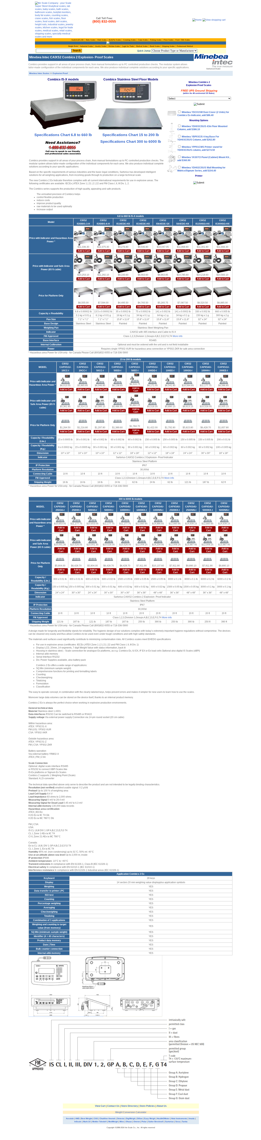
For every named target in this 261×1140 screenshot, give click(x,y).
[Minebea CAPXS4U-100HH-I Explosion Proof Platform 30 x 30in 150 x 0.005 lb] (206, 421)
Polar (144, 1122)
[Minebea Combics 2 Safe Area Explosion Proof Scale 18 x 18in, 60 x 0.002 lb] (134, 399)
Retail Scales (155, 46)
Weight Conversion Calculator (130, 1112)
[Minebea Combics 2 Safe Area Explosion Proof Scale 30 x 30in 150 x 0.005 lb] (206, 400)
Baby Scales (90, 40)
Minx (122, 1122)
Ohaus (129, 1122)
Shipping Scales (168, 46)
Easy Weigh (150, 1118)
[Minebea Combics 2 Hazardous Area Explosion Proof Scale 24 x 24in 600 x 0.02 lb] (92, 517)
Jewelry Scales (100, 46)
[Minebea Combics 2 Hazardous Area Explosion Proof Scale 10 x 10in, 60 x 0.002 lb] (100, 379)
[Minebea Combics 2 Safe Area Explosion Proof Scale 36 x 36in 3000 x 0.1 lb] (174, 538)
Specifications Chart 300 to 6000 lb (130, 142)
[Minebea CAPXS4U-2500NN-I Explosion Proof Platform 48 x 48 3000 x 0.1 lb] (191, 559)
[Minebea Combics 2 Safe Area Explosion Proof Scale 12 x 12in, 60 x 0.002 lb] (117, 400)
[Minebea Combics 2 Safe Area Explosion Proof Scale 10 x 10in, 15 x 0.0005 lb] (65, 400)
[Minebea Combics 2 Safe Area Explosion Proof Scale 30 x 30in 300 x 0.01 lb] (76, 538)
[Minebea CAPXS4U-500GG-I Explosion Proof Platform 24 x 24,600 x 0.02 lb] (92, 559)
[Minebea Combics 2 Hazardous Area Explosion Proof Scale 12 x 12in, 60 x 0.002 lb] (117, 379)
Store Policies (147, 1106)
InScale (77, 1122)
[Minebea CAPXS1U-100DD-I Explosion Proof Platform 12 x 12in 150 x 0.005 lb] (152, 421)
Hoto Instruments (179, 1118)
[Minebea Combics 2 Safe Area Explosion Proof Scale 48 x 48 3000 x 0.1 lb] (191, 538)
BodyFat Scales (115, 40)
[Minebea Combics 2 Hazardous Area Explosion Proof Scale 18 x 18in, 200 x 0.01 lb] (223, 379)
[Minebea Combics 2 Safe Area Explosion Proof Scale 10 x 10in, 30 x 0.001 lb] (83, 400)
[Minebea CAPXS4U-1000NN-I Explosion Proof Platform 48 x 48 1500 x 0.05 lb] (158, 559)
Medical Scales (142, 46)
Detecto (120, 1118)
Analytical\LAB (77, 40)
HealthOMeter (163, 1118)
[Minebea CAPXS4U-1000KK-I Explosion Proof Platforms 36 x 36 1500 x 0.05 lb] (141, 559)
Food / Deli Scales (182, 40)
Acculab (70, 1118)
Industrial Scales (86, 46)
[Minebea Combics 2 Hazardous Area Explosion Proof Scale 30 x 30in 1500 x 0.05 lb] (125, 517)
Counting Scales (129, 40)
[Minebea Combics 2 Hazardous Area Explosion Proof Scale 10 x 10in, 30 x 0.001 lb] (83, 379)
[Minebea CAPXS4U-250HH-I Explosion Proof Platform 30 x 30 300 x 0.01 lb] (76, 559)
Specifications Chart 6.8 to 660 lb (63, 135)
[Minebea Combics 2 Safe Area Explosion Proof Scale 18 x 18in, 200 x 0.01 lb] (223, 400)
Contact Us (113, 1106)
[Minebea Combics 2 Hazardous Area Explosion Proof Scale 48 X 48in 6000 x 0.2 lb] (224, 517)
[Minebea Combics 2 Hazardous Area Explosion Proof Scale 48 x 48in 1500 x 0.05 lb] (158, 517)
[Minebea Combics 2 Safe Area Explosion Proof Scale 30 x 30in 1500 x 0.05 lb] (125, 538)
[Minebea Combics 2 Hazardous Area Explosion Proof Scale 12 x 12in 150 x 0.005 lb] (152, 379)
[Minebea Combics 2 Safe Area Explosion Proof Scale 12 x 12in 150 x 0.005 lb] (152, 400)
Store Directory (129, 1106)
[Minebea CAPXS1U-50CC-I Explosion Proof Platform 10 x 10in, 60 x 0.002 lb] (100, 421)
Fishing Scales (155, 40)
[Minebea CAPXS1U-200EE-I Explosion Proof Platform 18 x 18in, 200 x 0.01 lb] (223, 421)
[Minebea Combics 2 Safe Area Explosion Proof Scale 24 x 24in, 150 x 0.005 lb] (188, 400)
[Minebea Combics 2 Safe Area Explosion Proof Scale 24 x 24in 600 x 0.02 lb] (92, 538)
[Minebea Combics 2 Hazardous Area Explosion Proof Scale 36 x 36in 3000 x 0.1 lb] (174, 517)
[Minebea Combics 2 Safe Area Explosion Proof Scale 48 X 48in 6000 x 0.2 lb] (224, 538)
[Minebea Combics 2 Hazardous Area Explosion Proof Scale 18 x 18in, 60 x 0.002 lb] (134, 378)
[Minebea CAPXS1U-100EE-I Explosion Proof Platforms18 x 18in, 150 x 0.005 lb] (170, 421)
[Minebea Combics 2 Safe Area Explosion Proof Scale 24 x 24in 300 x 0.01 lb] (60, 538)
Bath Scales (101, 40)
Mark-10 (87, 1122)
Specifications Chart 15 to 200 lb (130, 135)
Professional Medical (185, 46)
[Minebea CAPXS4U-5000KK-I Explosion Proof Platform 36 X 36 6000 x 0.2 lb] (207, 559)
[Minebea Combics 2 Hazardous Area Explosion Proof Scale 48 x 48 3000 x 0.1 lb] (191, 517)
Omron (137, 1122)
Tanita (184, 1122)
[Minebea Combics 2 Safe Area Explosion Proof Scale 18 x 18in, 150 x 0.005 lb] (170, 400)
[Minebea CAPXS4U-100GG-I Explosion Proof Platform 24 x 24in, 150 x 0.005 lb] (188, 421)
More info (177, 336)
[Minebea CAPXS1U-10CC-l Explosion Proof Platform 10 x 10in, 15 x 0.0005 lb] (65, 421)
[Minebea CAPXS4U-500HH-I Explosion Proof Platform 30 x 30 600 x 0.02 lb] (108, 559)
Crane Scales (143, 40)
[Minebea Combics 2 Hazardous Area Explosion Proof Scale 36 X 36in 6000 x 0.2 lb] (207, 517)
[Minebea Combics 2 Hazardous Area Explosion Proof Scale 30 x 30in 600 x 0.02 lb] (108, 517)
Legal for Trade (128, 46)
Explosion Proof (60, 73)
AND (77, 1118)
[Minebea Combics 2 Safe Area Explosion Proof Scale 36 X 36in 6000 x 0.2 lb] (207, 538)
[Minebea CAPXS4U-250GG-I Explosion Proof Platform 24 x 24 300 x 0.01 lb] (60, 559)
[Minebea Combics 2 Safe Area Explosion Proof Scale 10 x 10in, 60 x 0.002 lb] (100, 400)
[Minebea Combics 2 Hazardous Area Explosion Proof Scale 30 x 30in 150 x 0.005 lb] (206, 379)
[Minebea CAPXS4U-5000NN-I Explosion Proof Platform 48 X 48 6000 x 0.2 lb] (224, 559)
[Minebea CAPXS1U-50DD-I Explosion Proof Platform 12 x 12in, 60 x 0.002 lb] (117, 421)
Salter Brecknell (156, 1122)
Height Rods (73, 46)
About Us (161, 1106)
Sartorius (169, 1122)
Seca (177, 1122)
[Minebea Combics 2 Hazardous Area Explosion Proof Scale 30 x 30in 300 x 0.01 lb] (76, 517)
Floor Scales (168, 40)
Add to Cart (84, 251)
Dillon (139, 1118)
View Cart (100, 1106)
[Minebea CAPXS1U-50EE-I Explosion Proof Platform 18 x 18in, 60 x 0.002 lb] (134, 420)
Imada (192, 1118)
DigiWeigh (130, 1118)
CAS (96, 1118)
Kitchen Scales (114, 46)
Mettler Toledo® (99, 1122)
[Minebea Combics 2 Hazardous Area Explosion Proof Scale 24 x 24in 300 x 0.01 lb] (60, 517)
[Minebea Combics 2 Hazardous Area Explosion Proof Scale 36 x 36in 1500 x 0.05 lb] (141, 517)
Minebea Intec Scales (39, 73)
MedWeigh (113, 1122)
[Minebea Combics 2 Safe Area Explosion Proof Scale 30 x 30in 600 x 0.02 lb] (108, 538)
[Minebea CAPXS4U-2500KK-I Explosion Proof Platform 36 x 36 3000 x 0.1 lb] (174, 559)
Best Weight (86, 1118)
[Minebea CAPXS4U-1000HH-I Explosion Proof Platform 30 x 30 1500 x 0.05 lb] (125, 559)
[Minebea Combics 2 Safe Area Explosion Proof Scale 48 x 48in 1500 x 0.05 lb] (158, 538)
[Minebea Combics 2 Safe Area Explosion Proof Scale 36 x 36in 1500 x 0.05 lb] (141, 538)
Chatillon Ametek (107, 1118)
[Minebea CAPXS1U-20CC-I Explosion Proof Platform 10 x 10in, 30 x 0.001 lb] (83, 421)
